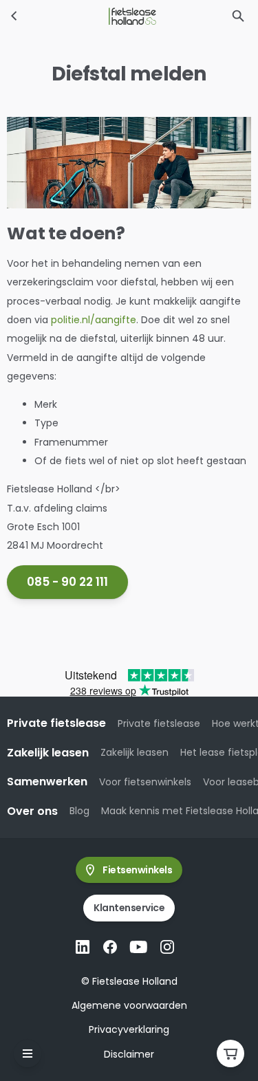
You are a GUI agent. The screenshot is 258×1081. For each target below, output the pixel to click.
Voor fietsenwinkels (145, 782)
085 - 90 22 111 (67, 582)
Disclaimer (129, 1054)
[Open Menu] (27, 1053)
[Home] (14, 15)
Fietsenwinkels (137, 870)
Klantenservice (129, 908)
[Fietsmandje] (230, 1053)
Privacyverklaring (129, 1029)
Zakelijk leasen (134, 752)
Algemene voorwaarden (129, 1005)
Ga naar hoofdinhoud (66, 23)
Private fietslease (159, 723)
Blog (79, 811)
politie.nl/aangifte (93, 320)
